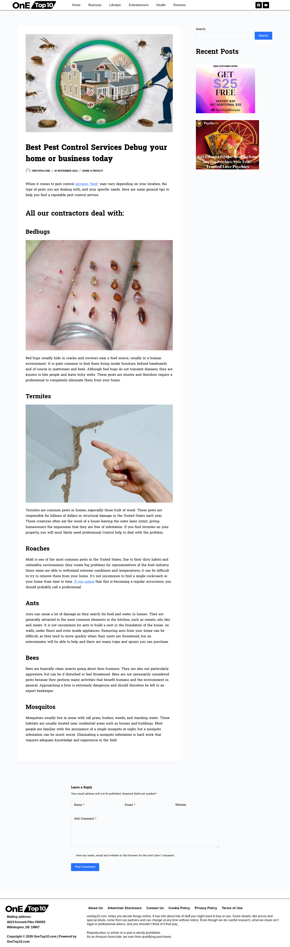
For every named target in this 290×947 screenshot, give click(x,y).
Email (130, 805)
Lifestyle (115, 5)
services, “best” (87, 184)
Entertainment (138, 5)
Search (201, 29)
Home (76, 5)
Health (161, 5)
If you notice (84, 582)
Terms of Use (232, 908)
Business (94, 5)
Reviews (179, 5)
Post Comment (85, 866)
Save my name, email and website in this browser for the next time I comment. (125, 855)
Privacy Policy (206, 908)
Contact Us (155, 908)
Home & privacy (92, 171)
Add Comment (85, 818)
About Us (95, 908)
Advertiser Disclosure (125, 908)
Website (180, 805)
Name (79, 805)
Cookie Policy (179, 908)
